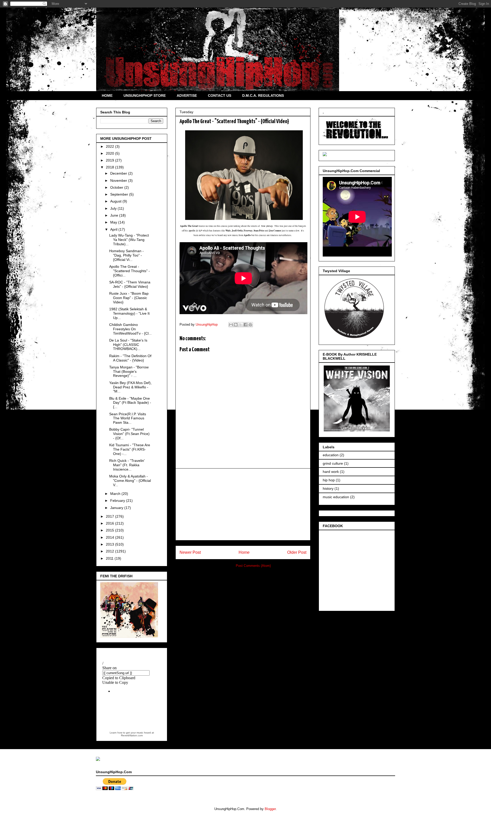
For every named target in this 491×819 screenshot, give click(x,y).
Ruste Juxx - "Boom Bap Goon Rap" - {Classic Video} (129, 297)
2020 (110, 153)
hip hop (329, 480)
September (119, 194)
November (119, 180)
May (114, 222)
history (328, 488)
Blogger (270, 809)
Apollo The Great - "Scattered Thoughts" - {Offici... (129, 270)
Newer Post (190, 552)
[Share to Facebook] (245, 324)
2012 (110, 551)
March (115, 494)
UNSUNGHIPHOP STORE (145, 95)
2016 (110, 523)
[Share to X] (240, 324)
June (114, 215)
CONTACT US (219, 95)
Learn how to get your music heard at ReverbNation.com (132, 734)
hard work (331, 472)
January (117, 508)
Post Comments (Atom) (253, 566)
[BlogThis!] (235, 324)
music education (336, 497)
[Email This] (230, 324)
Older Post (296, 552)
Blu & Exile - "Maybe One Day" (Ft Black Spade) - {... (130, 402)
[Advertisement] (243, 504)
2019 (110, 160)
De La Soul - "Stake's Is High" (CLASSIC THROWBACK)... (128, 344)
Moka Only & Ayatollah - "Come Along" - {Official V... (130, 480)
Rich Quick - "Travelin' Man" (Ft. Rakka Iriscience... (127, 465)
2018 (110, 167)
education (331, 455)
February (118, 500)
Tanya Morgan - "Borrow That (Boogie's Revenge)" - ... (129, 371)
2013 (110, 544)
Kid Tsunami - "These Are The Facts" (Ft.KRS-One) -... (129, 449)
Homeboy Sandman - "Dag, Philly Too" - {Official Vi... (126, 255)
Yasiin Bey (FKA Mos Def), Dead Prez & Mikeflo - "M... (130, 387)
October (117, 187)
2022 (110, 146)
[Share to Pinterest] (250, 324)
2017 (110, 516)
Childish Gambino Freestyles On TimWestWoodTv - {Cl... (130, 329)
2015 (110, 530)
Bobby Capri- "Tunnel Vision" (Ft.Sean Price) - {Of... (129, 433)
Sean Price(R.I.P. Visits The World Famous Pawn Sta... (127, 418)
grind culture (333, 463)
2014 (110, 537)
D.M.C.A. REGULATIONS (263, 95)
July (114, 208)
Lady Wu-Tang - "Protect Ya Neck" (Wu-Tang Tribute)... (129, 239)
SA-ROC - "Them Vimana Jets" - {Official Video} (129, 284)
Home (244, 552)
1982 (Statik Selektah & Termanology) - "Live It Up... (129, 313)
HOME (107, 95)
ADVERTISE (187, 95)
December (119, 173)
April (114, 229)
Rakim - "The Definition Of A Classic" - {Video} (130, 358)
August (116, 201)
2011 (110, 558)
